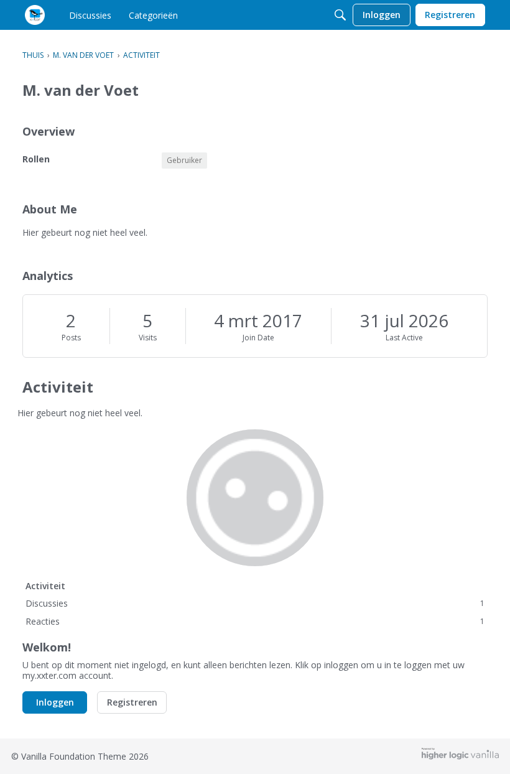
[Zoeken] (340, 15)
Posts (71, 337)
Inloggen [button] (55, 702)
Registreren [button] (132, 702)
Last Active (404, 337)
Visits (148, 337)
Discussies (255, 603)
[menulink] (90, 15)
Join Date (258, 337)
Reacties (255, 621)
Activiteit (45, 586)
